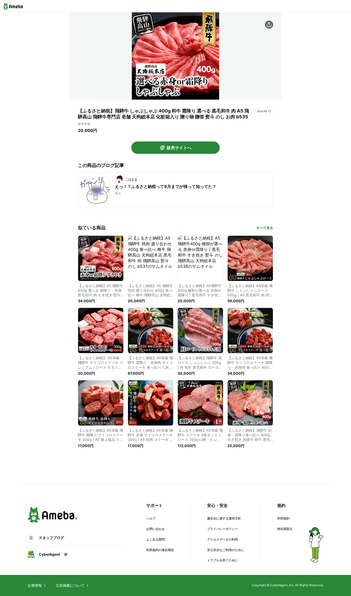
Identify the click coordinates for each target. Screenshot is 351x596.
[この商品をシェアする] (269, 25)
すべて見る (264, 228)
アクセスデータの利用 (222, 539)
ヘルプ (150, 518)
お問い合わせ (155, 529)
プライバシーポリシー (222, 529)
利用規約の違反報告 (160, 550)
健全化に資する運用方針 (224, 518)
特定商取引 (285, 529)
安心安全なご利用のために (225, 550)
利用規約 (283, 518)
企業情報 (34, 585)
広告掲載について (70, 585)
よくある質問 (155, 539)
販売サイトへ (179, 147)
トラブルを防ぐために (222, 560)
